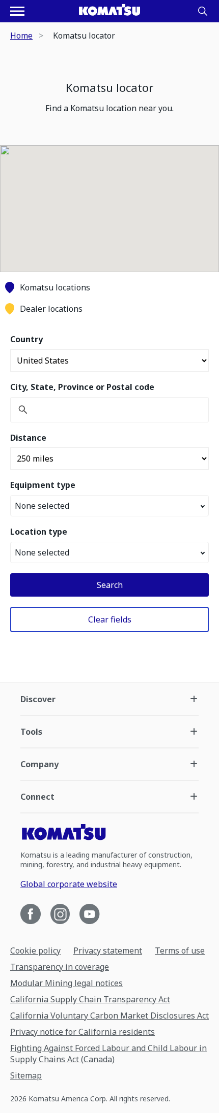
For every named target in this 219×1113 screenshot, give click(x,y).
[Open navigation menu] (17, 11)
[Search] (203, 11)
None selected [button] (42, 505)
